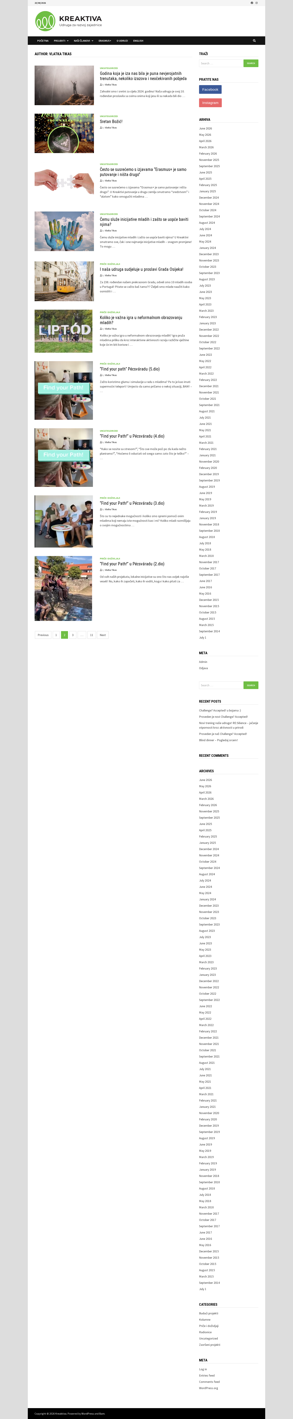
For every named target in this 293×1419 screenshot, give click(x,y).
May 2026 (205, 135)
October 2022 (207, 342)
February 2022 (208, 380)
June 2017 (205, 581)
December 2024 (209, 197)
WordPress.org (208, 1388)
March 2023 (206, 311)
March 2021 (206, 443)
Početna (42, 40)
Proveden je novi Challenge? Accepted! (223, 717)
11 (91, 635)
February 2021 (208, 449)
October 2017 (207, 568)
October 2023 (207, 267)
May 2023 (205, 298)
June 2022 (205, 355)
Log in (203, 1369)
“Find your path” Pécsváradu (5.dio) (130, 369)
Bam (102, 1413)
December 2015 (209, 600)
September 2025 (209, 166)
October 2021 (207, 399)
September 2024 (209, 216)
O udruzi (122, 40)
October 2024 (207, 210)
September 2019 (209, 480)
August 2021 (207, 411)
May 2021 (205, 430)
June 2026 (205, 128)
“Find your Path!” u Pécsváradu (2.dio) (132, 563)
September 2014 (209, 631)
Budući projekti (208, 1313)
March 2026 (206, 147)
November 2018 (209, 524)
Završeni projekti (209, 1345)
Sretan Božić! (111, 121)
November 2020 (209, 461)
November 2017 (209, 562)
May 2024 (205, 241)
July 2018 (205, 543)
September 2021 (209, 405)
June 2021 (205, 424)
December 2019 (209, 474)
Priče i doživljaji (110, 264)
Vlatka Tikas (111, 84)
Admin (203, 662)
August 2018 (207, 537)
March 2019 (206, 505)
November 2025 (209, 160)
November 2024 (209, 204)
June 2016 (205, 587)
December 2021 (209, 386)
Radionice (205, 1332)
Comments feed (209, 1382)
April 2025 (205, 179)
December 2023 (209, 254)
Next (103, 635)
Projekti (59, 40)
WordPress (87, 1413)
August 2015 (207, 619)
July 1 (202, 637)
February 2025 (208, 185)
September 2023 (209, 273)
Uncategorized (109, 68)
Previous (43, 635)
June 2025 (205, 172)
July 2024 (205, 229)
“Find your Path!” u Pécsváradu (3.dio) (132, 503)
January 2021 (207, 455)
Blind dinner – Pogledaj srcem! (218, 740)
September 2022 (209, 348)
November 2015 (209, 606)
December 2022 (209, 329)
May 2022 (205, 361)
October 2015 (207, 612)
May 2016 (205, 593)
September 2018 (209, 531)
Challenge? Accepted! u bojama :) (220, 710)
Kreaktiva (60, 1413)
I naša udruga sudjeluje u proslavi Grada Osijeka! (141, 269)
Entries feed (207, 1375)
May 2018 (205, 549)
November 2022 (209, 336)
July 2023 (205, 285)
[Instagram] (256, 3)
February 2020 (208, 468)
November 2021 (209, 392)
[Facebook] (252, 3)
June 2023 (205, 292)
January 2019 (207, 518)
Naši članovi (82, 40)
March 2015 (206, 625)
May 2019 (205, 499)
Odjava (203, 668)
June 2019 (205, 493)
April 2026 (205, 141)
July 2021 (205, 417)
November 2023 (209, 260)
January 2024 (207, 248)
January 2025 (207, 191)
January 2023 (207, 323)
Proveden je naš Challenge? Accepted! (223, 734)
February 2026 (208, 153)
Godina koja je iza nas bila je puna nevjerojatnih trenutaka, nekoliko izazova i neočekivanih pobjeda (143, 76)
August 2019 (207, 487)
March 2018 (206, 556)
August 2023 (207, 279)
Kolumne (204, 1319)
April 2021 (205, 436)
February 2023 (208, 317)
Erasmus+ (105, 40)
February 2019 (208, 512)
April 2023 (205, 304)
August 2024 (207, 223)
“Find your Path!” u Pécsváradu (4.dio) (132, 436)
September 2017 (209, 575)
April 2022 (205, 367)
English (138, 40)
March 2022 (206, 373)
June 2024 (205, 235)
